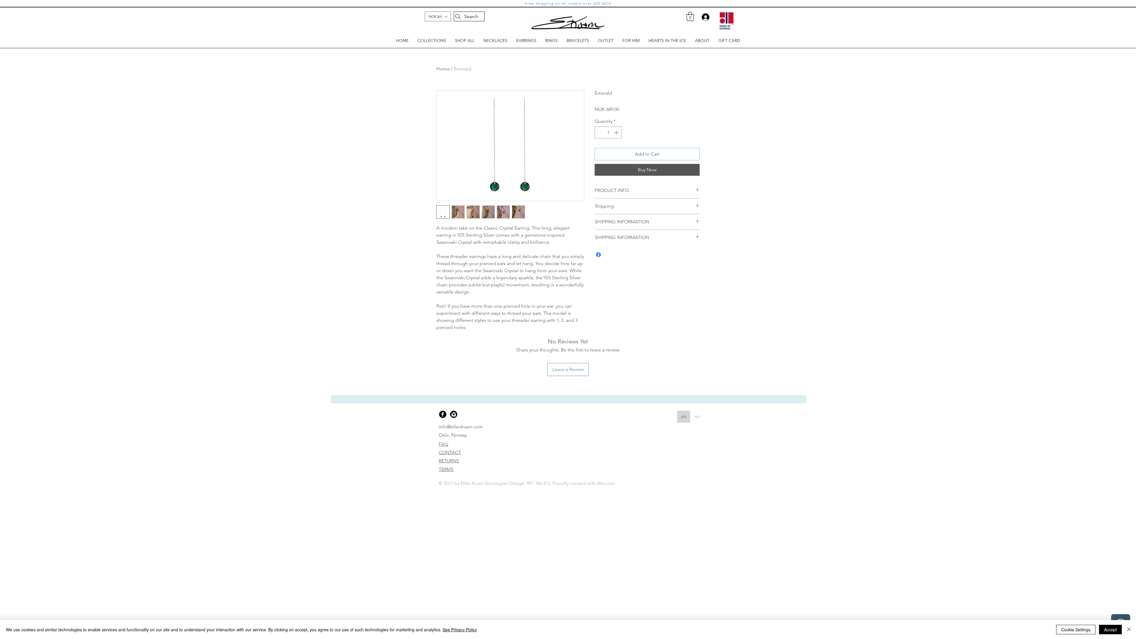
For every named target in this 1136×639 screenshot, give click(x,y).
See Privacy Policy (460, 629)
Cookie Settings (1075, 629)
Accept (1110, 629)
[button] (703, 561)
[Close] (1128, 629)
